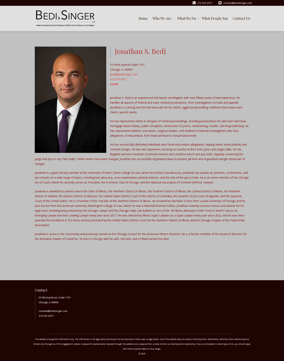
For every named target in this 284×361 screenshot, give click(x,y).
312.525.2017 (118, 79)
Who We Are (162, 18)
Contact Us (241, 18)
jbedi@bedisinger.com (124, 74)
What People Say (215, 18)
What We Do (186, 18)
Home (143, 18)
